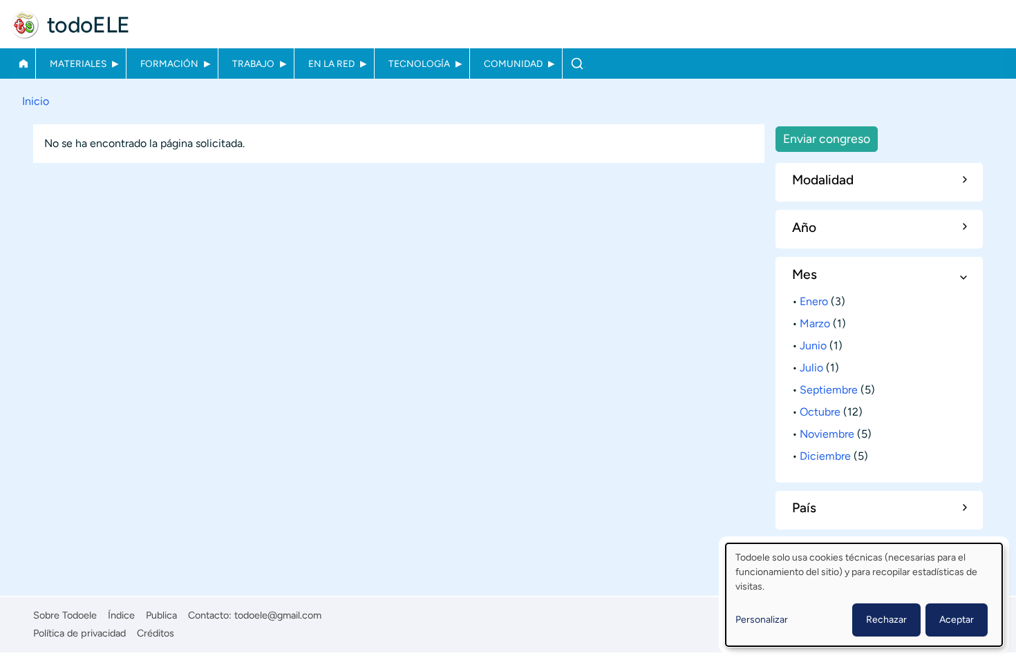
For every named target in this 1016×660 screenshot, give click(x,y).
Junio (813, 345)
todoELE (88, 25)
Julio (811, 367)
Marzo (815, 323)
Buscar (577, 63)
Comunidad (513, 63)
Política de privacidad (79, 633)
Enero (814, 301)
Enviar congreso (826, 138)
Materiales (78, 63)
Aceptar (956, 619)
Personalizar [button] (761, 619)
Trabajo (253, 63)
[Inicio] (25, 25)
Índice (121, 615)
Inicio (23, 63)
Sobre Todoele (65, 615)
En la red (331, 63)
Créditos (155, 633)
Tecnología (419, 63)
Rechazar (886, 619)
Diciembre (825, 456)
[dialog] (864, 594)
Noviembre (827, 433)
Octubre (820, 411)
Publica (161, 615)
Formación (169, 63)
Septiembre (829, 389)
